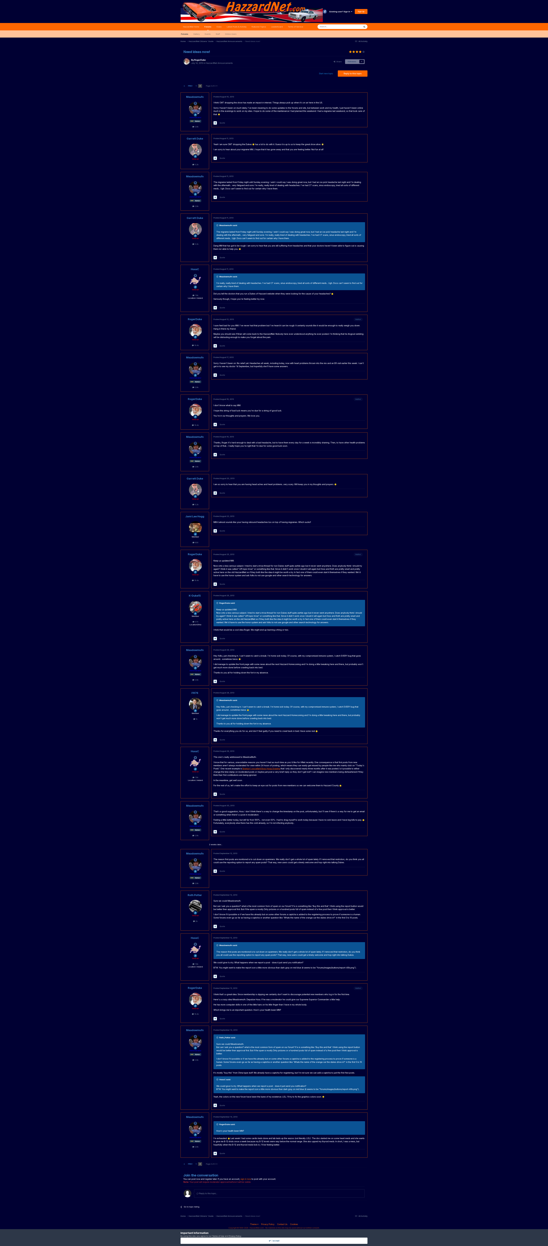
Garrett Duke (195, 138)
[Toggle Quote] (217, 225)
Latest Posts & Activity (236, 27)
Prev (190, 86)
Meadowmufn (195, 96)
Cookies (294, 1224)
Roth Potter (195, 895)
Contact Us (282, 1224)
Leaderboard (277, 27)
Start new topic (326, 73)
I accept (275, 1240)
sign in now (245, 1179)
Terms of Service (295, 27)
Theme (253, 1224)
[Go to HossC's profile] (195, 280)
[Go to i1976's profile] (195, 704)
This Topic (352, 27)
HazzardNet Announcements (219, 63)
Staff (218, 34)
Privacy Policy (267, 1224)
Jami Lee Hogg (194, 516)
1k (196, 719)
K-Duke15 (195, 595)
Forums (207, 27)
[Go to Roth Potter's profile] (195, 906)
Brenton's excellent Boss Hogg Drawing (261, 768)
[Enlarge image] (219, 114)
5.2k (196, 164)
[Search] (364, 26)
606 (196, 542)
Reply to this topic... (208, 1193)
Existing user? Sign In (340, 11)
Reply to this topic (353, 73)
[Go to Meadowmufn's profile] (195, 108)
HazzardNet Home (191, 27)
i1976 (194, 692)
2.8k (196, 127)
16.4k (196, 345)
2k (196, 921)
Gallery (196, 34)
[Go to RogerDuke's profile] (186, 61)
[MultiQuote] (215, 123)
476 (196, 622)
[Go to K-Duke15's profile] (195, 607)
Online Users (230, 34)
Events (208, 34)
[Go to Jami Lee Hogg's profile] (195, 527)
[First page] (184, 86)
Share (338, 61)
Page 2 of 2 (211, 86)
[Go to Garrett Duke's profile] (195, 149)
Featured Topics (259, 27)
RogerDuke (200, 60)
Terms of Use (218, 1236)
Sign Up (361, 11)
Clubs (219, 27)
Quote (222, 123)
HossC (195, 269)
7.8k (196, 295)
